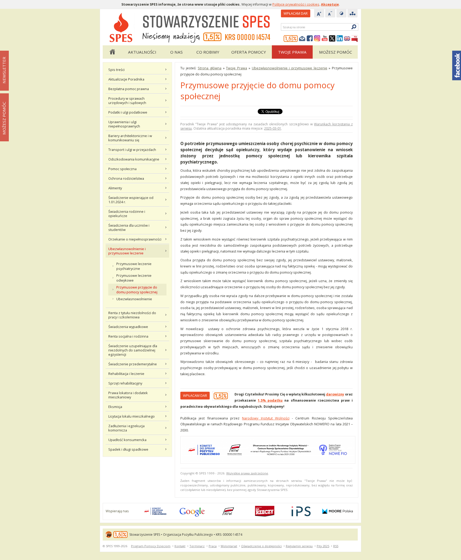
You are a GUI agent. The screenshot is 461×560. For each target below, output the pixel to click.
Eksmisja (115, 406)
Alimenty (115, 188)
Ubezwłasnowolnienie (134, 299)
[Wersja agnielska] (347, 39)
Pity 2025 (323, 546)
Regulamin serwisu (299, 546)
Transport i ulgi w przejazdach (132, 149)
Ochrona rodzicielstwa (126, 178)
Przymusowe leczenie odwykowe (134, 278)
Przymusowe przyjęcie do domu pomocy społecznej (136, 289)
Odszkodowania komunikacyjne (133, 159)
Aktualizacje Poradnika (126, 79)
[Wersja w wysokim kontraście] (341, 13)
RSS (335, 546)
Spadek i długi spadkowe (128, 449)
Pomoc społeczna (122, 168)
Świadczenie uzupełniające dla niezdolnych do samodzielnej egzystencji (132, 350)
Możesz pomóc (335, 52)
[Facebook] (309, 39)
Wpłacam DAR (296, 13)
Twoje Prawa (292, 52)
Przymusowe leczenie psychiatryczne (134, 266)
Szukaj (282, 27)
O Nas (176, 52)
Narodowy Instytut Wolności (265, 418)
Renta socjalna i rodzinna (128, 336)
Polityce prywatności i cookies (295, 4)
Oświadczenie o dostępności (261, 546)
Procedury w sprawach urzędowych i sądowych (127, 100)
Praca (213, 546)
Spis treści (116, 69)
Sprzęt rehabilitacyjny (125, 383)
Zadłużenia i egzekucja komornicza (126, 428)
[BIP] (354, 39)
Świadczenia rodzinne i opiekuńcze (126, 213)
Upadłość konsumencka (127, 439)
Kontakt (179, 546)
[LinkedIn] (339, 39)
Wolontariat (229, 546)
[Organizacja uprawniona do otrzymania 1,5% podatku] (291, 39)
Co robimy (207, 52)
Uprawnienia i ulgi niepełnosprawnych (124, 124)
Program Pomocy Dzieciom (150, 546)
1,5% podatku (270, 400)
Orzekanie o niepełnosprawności (134, 239)
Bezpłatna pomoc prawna (128, 88)
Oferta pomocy (248, 52)
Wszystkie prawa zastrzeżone (247, 473)
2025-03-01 (272, 128)
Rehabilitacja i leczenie (126, 373)
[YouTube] (324, 39)
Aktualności (142, 52)
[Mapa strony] (352, 13)
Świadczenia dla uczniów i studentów (128, 227)
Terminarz (197, 546)
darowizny (335, 394)
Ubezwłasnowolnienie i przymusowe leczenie (127, 250)
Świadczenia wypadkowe (128, 326)
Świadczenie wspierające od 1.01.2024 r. (130, 199)
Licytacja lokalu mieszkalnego (131, 416)
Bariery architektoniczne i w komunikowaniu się (130, 137)
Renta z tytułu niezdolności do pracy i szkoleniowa (132, 314)
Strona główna (112, 52)
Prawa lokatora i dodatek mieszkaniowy (128, 394)
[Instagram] (317, 39)
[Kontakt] (302, 39)
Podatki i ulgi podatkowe (127, 112)
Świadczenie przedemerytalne (132, 364)
